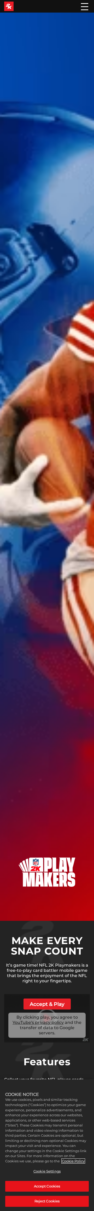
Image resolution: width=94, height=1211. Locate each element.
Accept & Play (47, 1004)
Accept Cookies (47, 1186)
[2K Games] (9, 6)
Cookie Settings (47, 1171)
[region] (47, 1145)
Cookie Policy (73, 1161)
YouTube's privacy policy (38, 1022)
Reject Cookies (47, 1201)
